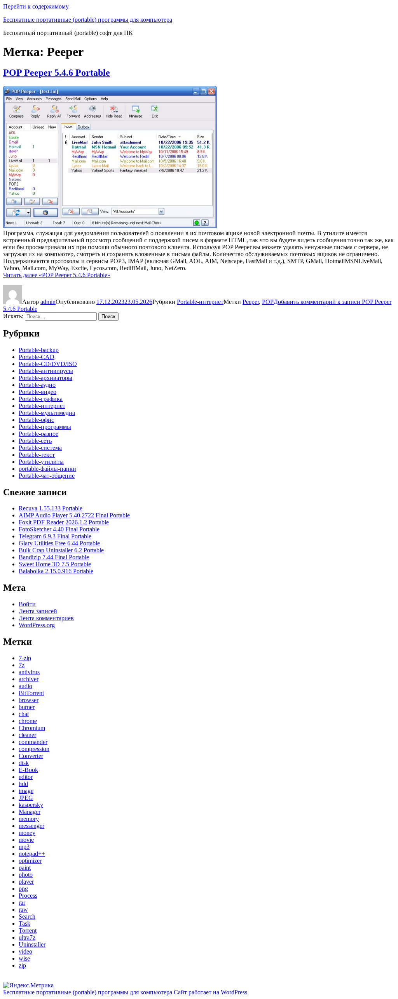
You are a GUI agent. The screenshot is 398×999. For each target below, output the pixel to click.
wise (24, 958)
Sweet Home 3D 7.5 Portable (55, 564)
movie (26, 839)
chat (24, 714)
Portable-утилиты (41, 461)
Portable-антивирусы (46, 371)
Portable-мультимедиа (47, 412)
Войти (27, 604)
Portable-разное (38, 433)
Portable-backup (39, 350)
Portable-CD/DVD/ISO (48, 364)
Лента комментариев (46, 618)
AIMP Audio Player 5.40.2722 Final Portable (74, 515)
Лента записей (38, 611)
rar (22, 902)
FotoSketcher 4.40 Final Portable (59, 529)
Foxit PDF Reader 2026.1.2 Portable (64, 522)
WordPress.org (37, 625)
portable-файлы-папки (47, 468)
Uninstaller (32, 944)
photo (26, 874)
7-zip (25, 658)
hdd (23, 783)
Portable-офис (36, 419)
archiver (28, 679)
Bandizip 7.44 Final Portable (54, 557)
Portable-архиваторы (45, 378)
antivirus (29, 672)
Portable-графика (41, 398)
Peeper (251, 301)
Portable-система (40, 447)
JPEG (26, 797)
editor (26, 777)
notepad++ (32, 853)
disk (24, 763)
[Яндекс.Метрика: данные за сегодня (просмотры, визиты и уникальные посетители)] (28, 985)
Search (27, 916)
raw (23, 909)
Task (24, 923)
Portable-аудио (37, 385)
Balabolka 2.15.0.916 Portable (56, 571)
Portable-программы (45, 426)
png (23, 888)
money (27, 832)
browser (28, 700)
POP (268, 301)
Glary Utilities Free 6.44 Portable (59, 543)
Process (28, 895)
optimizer (30, 860)
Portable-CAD (36, 357)
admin (48, 301)
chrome (28, 721)
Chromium (32, 728)
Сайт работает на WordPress (210, 992)
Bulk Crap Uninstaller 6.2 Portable (61, 550)
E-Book (28, 770)
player (26, 881)
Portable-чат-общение (47, 475)
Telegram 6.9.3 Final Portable (55, 536)
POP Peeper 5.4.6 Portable (56, 73)
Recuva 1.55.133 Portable (50, 508)
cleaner (27, 735)
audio (25, 686)
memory (29, 818)
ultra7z (27, 937)
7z (21, 665)
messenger (31, 825)
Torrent (28, 930)
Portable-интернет (200, 301)
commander (33, 742)
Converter (31, 756)
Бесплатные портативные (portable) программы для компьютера (87, 19)
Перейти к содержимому (36, 6)
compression (34, 749)
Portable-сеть (35, 440)
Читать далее (56, 275)
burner (27, 707)
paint (25, 867)
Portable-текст (37, 454)
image (26, 790)
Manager (29, 811)
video (25, 951)
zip (22, 965)
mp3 (24, 846)
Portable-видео (37, 391)
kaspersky (31, 804)
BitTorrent (31, 693)
